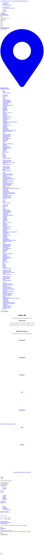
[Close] (1, 554)
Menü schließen (5, 311)
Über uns (2, 490)
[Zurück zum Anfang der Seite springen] (1, 533)
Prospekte (4, 499)
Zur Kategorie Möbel (6, 92)
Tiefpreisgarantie (6, 2)
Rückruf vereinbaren (27, 472)
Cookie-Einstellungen (7, 509)
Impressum (5, 507)
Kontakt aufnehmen (4, 521)
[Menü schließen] (3, 159)
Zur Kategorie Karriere (7, 158)
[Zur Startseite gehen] (4, 15)
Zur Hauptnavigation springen (23, 0)
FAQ (7, 14)
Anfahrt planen (3, 485)
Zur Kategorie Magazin (7, 170)
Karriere (4, 496)
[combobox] (5, 18)
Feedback (4, 495)
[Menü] (1, 17)
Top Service (5, 3)
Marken (4, 497)
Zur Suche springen (14, 0)
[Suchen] (1, 25)
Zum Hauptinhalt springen (5, 0)
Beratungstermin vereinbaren (18, 472)
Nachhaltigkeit (3, 14)
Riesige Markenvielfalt (7, 4)
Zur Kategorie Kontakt (7, 164)
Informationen (3, 501)
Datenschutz (5, 508)
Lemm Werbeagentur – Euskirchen (24, 531)
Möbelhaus (5, 498)
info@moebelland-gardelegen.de (9, 7)
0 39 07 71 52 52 (6, 6)
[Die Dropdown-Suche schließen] (1, 22)
